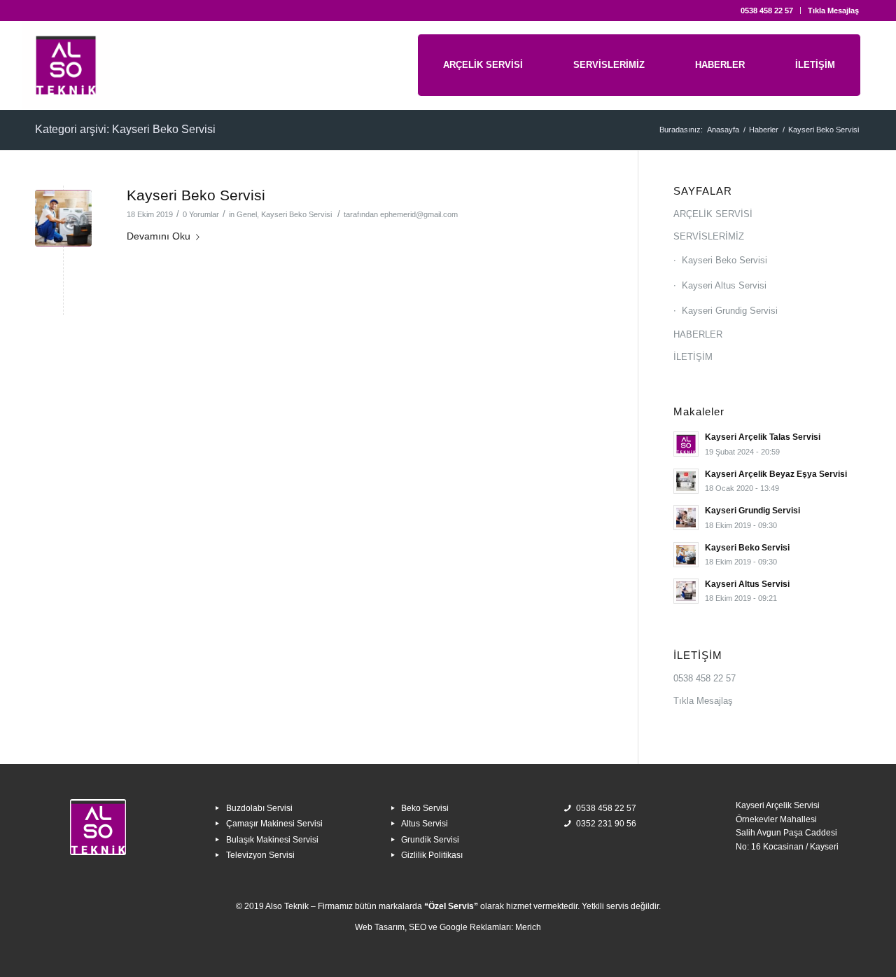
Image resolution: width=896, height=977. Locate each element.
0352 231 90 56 (606, 824)
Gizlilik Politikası (432, 855)
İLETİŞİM (693, 357)
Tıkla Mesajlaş (833, 10)
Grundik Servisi (430, 840)
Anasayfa (723, 129)
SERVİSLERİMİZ (708, 236)
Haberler (763, 129)
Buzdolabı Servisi (259, 808)
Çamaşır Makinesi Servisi (274, 824)
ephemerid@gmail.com (419, 214)
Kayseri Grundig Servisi (730, 310)
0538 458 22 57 (767, 10)
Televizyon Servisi (260, 855)
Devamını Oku (158, 236)
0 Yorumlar (201, 214)
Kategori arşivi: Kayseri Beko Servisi (125, 129)
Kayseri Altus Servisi (724, 285)
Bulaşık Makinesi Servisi (272, 840)
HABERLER (697, 334)
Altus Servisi (424, 824)
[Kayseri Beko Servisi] (63, 218)
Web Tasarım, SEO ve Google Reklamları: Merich (448, 927)
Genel (247, 214)
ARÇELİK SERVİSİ (712, 214)
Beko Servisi (425, 808)
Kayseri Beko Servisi (196, 195)
